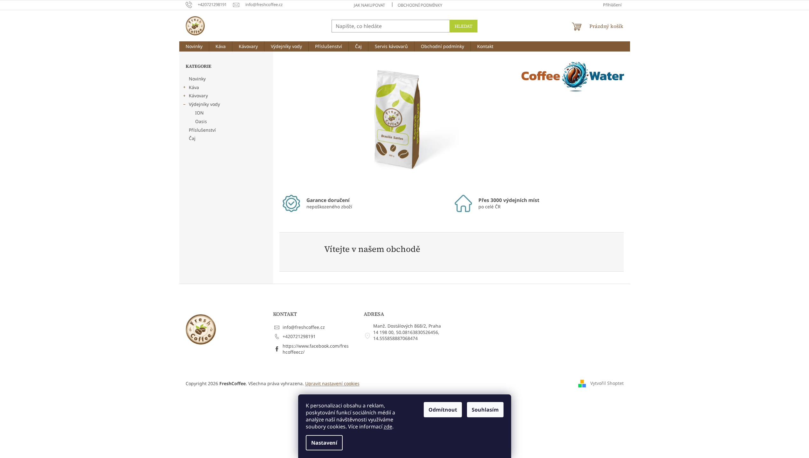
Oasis (201, 121)
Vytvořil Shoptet (607, 383)
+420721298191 (299, 336)
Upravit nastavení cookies (332, 383)
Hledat (463, 26)
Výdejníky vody (204, 104)
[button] (296, 121)
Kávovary (198, 96)
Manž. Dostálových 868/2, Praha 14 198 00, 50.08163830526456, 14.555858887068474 (407, 332)
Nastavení (324, 442)
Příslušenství (202, 130)
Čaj (192, 138)
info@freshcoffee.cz (304, 327)
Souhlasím (485, 409)
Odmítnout (442, 409)
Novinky (197, 79)
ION (199, 113)
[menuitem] (194, 46)
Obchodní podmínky (420, 5)
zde (388, 426)
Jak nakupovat (369, 5)
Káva (194, 87)
